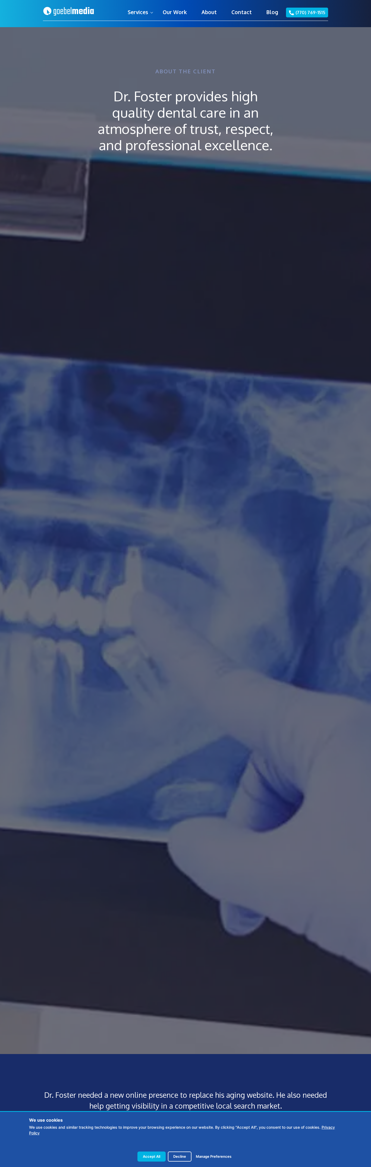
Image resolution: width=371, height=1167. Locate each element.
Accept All (151, 1156)
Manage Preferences (213, 1156)
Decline (179, 1156)
